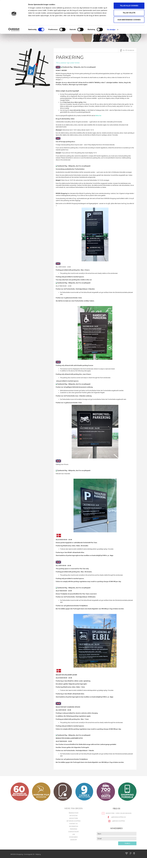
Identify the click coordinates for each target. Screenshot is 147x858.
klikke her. (98, 115)
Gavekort (73, 840)
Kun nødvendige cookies (129, 20)
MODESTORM (73, 818)
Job (73, 834)
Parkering (73, 829)
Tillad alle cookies (129, 6)
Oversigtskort (73, 831)
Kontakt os (73, 823)
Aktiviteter (73, 815)
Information (73, 826)
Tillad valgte (129, 13)
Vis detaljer (111, 29)
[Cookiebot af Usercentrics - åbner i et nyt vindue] (14, 29)
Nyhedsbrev (73, 837)
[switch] (62, 29)
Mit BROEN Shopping (73, 821)
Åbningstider (73, 813)
